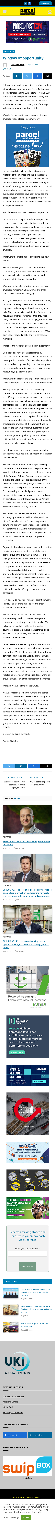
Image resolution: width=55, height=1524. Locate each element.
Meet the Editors (10, 1401)
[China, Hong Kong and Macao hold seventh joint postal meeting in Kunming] (10, 1293)
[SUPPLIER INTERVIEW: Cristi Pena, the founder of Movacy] (27, 819)
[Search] (50, 11)
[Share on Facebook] (37, 76)
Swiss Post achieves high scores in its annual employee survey (14, 784)
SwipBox (27, 1478)
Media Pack (8, 1407)
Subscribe (45, 3)
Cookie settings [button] (11, 1517)
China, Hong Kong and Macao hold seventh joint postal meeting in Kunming (35, 1292)
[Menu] (4, 11)
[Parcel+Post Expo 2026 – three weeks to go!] (10, 1327)
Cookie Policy (17, 1497)
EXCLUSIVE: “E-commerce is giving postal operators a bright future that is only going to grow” (26, 944)
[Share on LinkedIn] (17, 76)
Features (9, 51)
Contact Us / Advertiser (13, 1396)
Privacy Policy (34, 1497)
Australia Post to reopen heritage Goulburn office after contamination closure (36, 1309)
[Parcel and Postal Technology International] (27, 11)
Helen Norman (17, 65)
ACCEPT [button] (26, 1517)
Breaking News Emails (13, 1412)
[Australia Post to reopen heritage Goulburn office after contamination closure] (10, 1310)
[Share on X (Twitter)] (27, 76)
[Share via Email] (47, 76)
